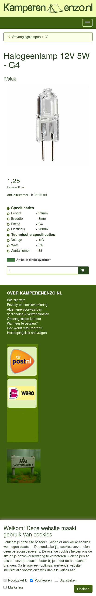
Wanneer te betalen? (22, 323)
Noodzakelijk (17, 580)
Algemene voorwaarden (24, 309)
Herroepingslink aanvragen (27, 332)
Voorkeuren (43, 580)
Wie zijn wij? (16, 300)
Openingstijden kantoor (24, 318)
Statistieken (68, 580)
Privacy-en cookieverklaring (27, 304)
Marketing (15, 587)
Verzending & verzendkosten (28, 314)
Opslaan (83, 588)
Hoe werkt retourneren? (24, 328)
